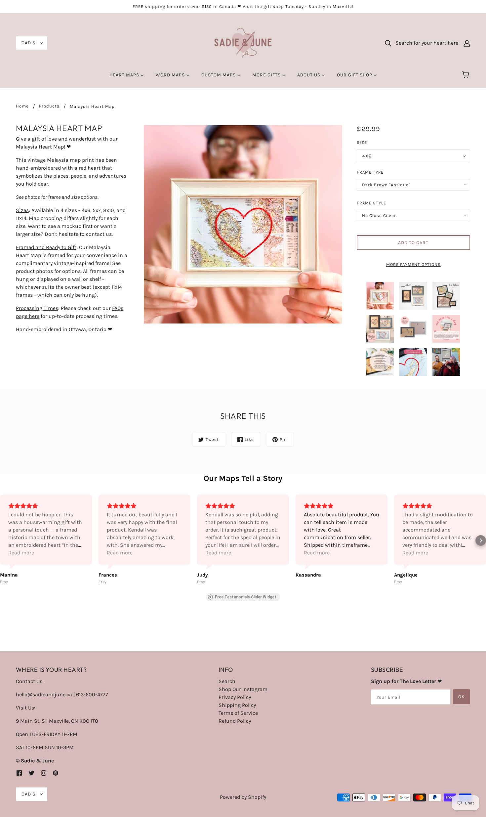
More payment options (413, 264)
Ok (461, 697)
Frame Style (371, 202)
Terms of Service (238, 713)
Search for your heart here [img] (424, 43)
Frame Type (370, 172)
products (49, 106)
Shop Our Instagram (243, 689)
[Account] (467, 43)
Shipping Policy (237, 705)
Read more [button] (21, 552)
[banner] (243, 42)
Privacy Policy (235, 697)
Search (227, 681)
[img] (19, 772)
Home (22, 106)
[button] (5, 540)
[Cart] (466, 75)
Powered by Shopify (243, 797)
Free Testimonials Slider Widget (245, 597)
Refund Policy (235, 721)
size (362, 142)
